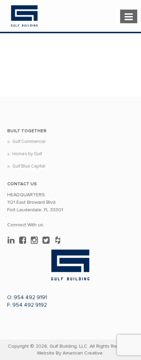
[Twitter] (48, 240)
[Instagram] (36, 240)
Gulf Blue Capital (28, 166)
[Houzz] (59, 240)
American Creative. (83, 353)
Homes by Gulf (27, 154)
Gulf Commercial (29, 141)
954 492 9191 (30, 297)
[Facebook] (24, 240)
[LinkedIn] (13, 240)
